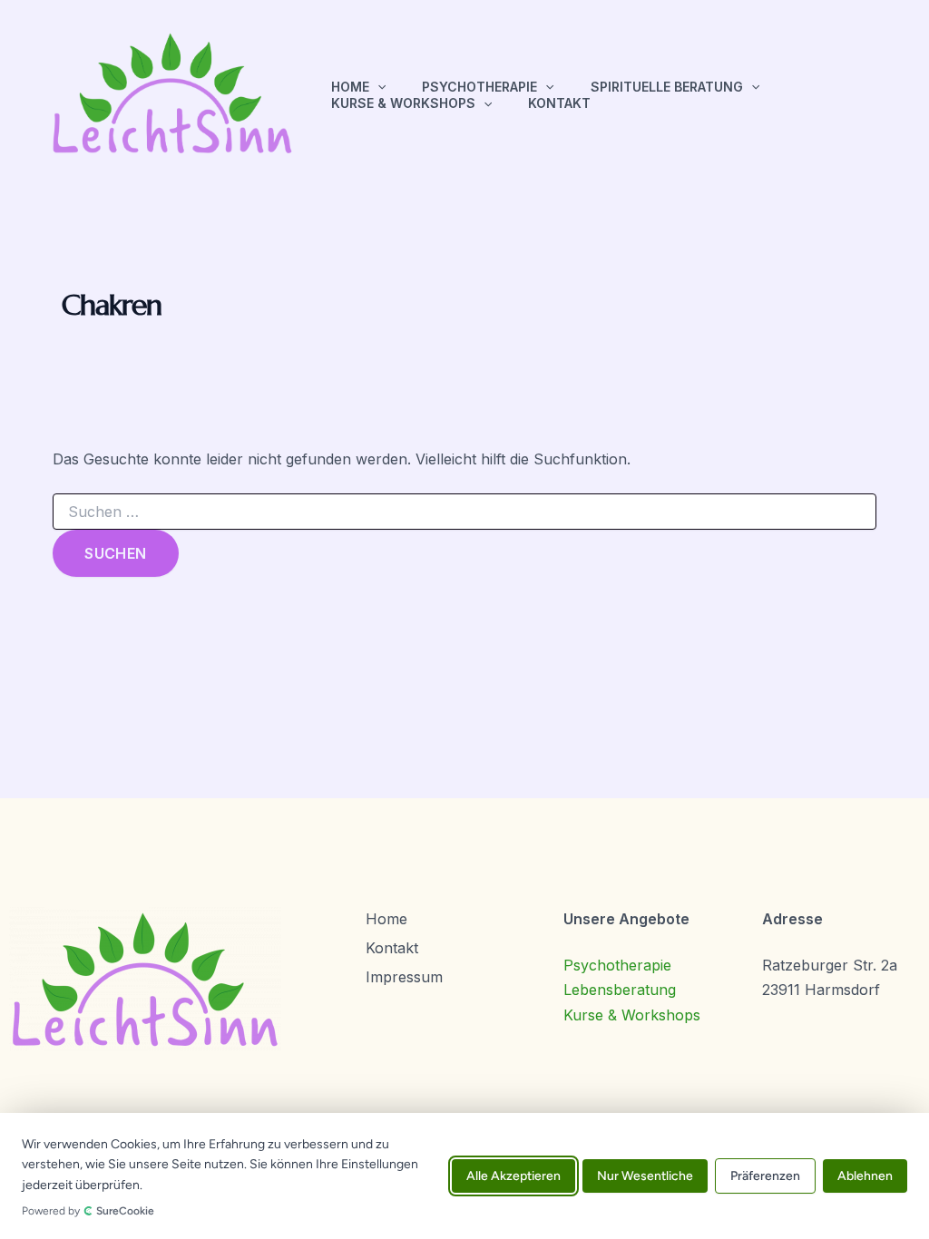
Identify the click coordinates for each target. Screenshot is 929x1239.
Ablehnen (865, 1176)
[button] (377, 87)
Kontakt (559, 103)
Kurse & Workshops (403, 103)
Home (350, 86)
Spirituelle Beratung (667, 86)
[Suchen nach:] (464, 512)
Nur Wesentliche (645, 1176)
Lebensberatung (619, 989)
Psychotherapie (479, 86)
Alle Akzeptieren (513, 1176)
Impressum (404, 977)
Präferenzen (765, 1176)
